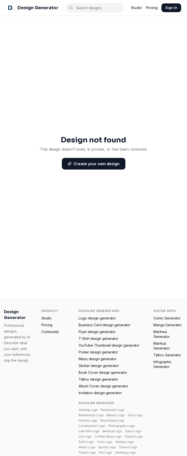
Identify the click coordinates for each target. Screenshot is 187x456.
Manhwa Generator (161, 334)
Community (50, 332)
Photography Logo (121, 426)
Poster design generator (98, 352)
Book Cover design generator (103, 372)
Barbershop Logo (91, 415)
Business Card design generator (105, 325)
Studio (136, 8)
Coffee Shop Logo (108, 436)
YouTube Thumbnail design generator (109, 345)
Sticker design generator (99, 366)
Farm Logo (86, 442)
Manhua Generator (161, 345)
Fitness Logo (88, 420)
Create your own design (97, 163)
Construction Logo (92, 426)
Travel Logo (87, 452)
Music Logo (87, 447)
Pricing (152, 8)
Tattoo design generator (98, 379)
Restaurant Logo (112, 410)
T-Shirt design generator (98, 338)
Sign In (171, 8)
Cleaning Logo (125, 452)
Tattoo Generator (167, 355)
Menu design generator (98, 359)
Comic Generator (167, 318)
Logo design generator (97, 318)
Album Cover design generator (103, 386)
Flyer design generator (97, 332)
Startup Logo (124, 442)
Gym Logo (135, 415)
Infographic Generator (162, 364)
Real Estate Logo (112, 420)
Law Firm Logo (89, 431)
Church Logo (134, 436)
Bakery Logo (116, 415)
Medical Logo (112, 431)
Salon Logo (133, 431)
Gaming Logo (88, 410)
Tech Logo (104, 442)
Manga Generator (167, 325)
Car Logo (85, 436)
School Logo (128, 447)
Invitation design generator (100, 393)
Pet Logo (105, 452)
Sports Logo (107, 447)
